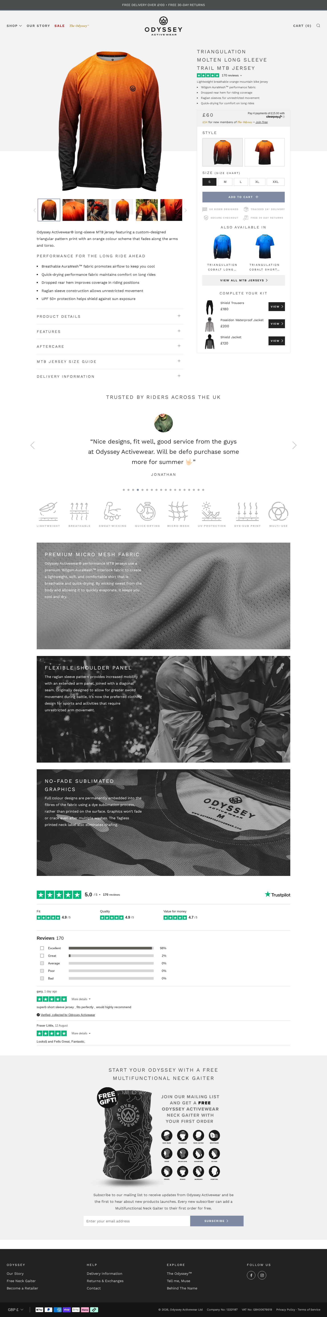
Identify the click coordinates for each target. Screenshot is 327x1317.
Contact (94, 1288)
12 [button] (175, 490)
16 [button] (194, 490)
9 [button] (161, 490)
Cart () (302, 26)
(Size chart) (227, 173)
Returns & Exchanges (105, 1281)
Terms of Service (309, 1309)
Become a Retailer (22, 1288)
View (275, 306)
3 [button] (133, 490)
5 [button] (142, 490)
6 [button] (147, 490)
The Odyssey (79, 25)
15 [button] (189, 490)
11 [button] (171, 490)
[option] (110, 121)
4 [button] (138, 490)
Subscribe (214, 1221)
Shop (12, 26)
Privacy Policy (285, 1309)
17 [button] (199, 490)
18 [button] (203, 490)
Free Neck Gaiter (21, 1281)
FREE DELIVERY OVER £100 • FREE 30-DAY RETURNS (163, 5)
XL (257, 182)
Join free (262, 122)
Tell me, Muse (178, 1281)
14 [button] (185, 490)
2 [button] (128, 490)
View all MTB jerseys (242, 280)
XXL (276, 182)
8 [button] (156, 490)
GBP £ (13, 1310)
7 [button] (152, 490)
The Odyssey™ (179, 1273)
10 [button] (166, 490)
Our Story (38, 26)
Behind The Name (182, 1288)
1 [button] (124, 490)
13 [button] (180, 490)
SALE (59, 26)
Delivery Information (104, 1273)
